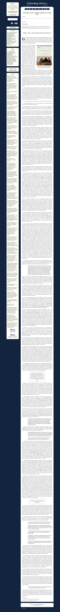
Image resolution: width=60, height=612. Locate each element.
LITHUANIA (13, 70)
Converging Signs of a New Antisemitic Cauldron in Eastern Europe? (12, 108)
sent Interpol (34, 309)
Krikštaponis (39, 398)
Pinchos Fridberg (29, 455)
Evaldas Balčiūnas (42, 442)
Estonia (37, 338)
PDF (42, 304)
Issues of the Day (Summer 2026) (12, 92)
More (12, 330)
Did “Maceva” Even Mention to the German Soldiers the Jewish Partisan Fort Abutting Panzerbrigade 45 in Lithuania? (12, 78)
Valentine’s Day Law (46, 355)
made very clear (37, 354)
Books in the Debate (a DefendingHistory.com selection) (11, 136)
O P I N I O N (24, 21)
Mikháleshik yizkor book (11, 38)
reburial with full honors (44, 414)
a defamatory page (49, 303)
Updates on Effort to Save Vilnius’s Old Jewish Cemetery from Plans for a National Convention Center (12, 244)
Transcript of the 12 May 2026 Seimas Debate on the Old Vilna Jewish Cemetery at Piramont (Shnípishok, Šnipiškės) (12, 210)
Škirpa (37, 397)
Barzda (51, 398)
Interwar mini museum (10, 34)
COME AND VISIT (12, 68)
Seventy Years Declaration (32, 121)
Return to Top (24, 597)
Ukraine (23, 341)
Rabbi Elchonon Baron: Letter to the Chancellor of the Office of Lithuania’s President (12, 224)
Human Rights (13, 27)
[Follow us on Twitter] (9, 25)
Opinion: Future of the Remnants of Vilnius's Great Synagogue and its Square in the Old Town (12, 103)
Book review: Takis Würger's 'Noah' (10, 304)
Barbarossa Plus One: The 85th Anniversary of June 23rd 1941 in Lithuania (12, 147)
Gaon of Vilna (9, 37)
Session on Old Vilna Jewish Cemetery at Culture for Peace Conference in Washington (12, 127)
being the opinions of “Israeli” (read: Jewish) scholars (41, 252)
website (48, 28)
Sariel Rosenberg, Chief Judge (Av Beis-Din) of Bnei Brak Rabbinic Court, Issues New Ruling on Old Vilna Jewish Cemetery (12, 97)
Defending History (37, 4)
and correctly (39, 491)
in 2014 (25, 351)
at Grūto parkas (45, 185)
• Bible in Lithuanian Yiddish (11, 59)
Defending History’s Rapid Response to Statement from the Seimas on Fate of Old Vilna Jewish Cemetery (12, 275)
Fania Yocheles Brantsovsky (45, 306)
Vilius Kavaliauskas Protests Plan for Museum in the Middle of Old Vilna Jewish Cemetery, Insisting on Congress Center (12, 325)
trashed (23, 551)
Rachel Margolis (35, 306)
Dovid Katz (25, 24)
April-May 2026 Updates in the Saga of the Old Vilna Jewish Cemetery (12, 288)
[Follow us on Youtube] (15, 23)
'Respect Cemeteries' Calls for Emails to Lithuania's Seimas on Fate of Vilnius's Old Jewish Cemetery (12, 238)
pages (14, 6)
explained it (38, 143)
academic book (48, 560)
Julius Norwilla (32, 452)
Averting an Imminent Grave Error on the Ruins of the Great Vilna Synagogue (12, 132)
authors (13, 5)
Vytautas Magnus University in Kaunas (45, 388)
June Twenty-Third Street (46, 397)
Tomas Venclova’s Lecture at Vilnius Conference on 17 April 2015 (29, 600)
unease (41, 556)
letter (28, 262)
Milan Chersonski (40, 453)
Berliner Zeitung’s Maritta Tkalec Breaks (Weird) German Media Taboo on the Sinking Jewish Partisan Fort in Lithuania (12, 174)
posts (12, 6)
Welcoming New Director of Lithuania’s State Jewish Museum (12, 300)
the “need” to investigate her (29, 322)
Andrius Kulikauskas (33, 451)
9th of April (42, 357)
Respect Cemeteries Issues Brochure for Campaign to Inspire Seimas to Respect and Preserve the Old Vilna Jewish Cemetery (12, 180)
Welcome (12, 3)
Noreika (27, 398)
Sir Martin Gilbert (33, 298)
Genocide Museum (26, 185)
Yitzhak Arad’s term (25, 92)
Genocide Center (49, 184)
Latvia (33, 338)
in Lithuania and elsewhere (43, 399)
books (37, 299)
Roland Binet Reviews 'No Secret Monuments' (12, 285)
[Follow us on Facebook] (11, 23)
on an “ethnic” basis (30, 255)
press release (42, 28)
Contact (14, 7)
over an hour (31, 490)
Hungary (30, 339)
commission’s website (28, 316)
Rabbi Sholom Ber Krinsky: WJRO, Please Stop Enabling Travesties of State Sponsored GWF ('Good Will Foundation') (12, 142)
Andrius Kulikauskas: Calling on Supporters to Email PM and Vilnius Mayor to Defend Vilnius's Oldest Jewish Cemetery (12, 113)
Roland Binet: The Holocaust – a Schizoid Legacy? (11, 159)
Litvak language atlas (10, 35)
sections (15, 5)
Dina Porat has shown (45, 129)
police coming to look (43, 305)
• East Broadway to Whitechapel (11, 60)
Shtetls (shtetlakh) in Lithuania (11, 36)
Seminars (11, 7)
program (34, 28)
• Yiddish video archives (10, 57)
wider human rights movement (39, 469)
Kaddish (8, 43)
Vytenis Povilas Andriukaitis (38, 123)
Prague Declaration (32, 119)
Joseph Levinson (40, 163)
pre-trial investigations (38, 287)
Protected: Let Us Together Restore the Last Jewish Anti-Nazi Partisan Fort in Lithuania (12, 280)
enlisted (32, 244)
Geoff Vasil (39, 450)
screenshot (39, 316)
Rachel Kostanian (47, 457)
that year (49, 349)
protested (32, 288)
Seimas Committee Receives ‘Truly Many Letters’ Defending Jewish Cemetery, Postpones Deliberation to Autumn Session (12, 188)
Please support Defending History (37, 604)
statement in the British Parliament (33, 311)
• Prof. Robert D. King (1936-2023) (12, 56)
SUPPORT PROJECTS (10, 64)
